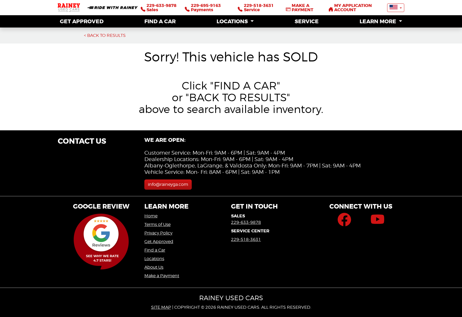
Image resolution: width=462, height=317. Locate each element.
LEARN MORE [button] (379, 21)
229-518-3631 (246, 239)
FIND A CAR (160, 21)
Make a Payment (161, 275)
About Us (153, 267)
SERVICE (307, 21)
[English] (395, 7)
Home (150, 215)
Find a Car (154, 250)
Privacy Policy (158, 233)
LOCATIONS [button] (233, 21)
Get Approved (158, 241)
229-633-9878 (246, 222)
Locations (154, 258)
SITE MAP (161, 307)
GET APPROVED (81, 21)
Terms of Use (157, 224)
